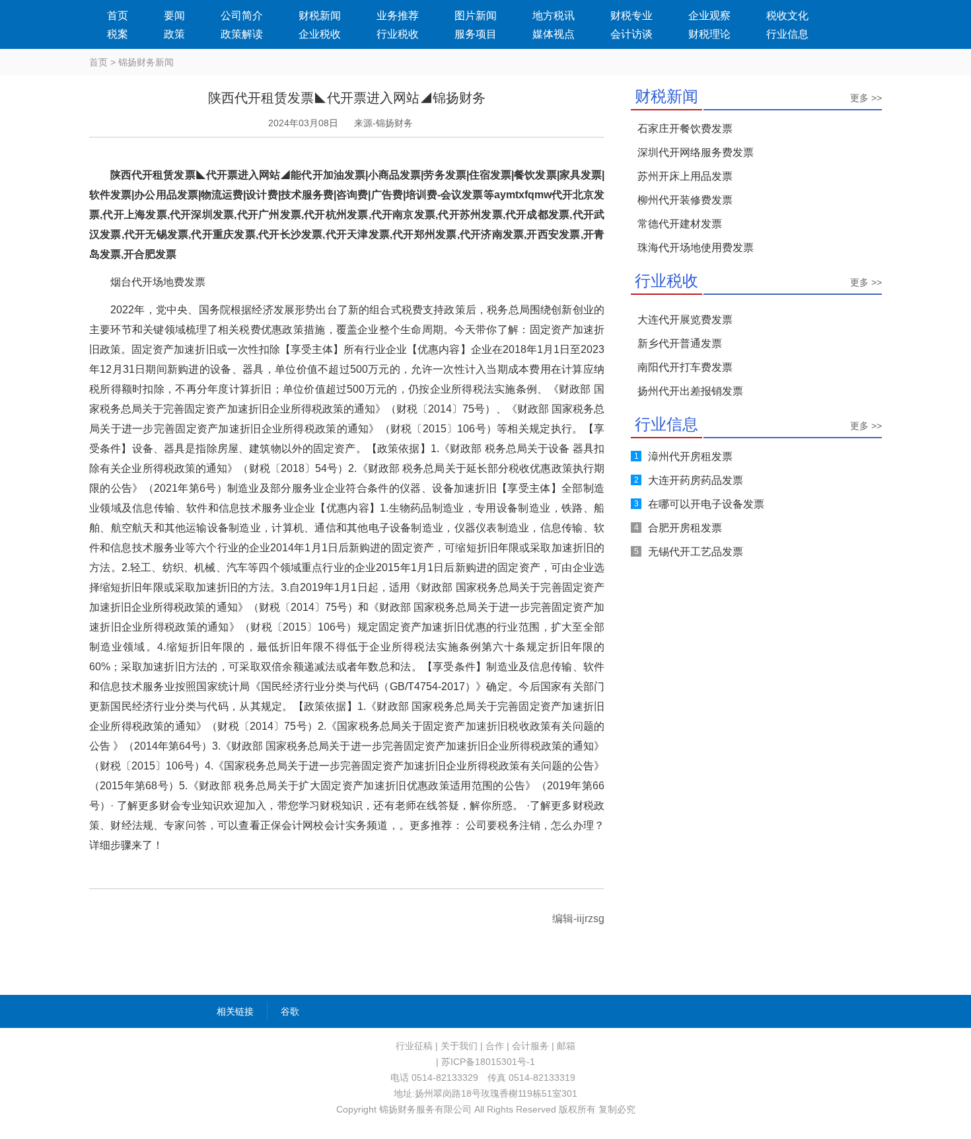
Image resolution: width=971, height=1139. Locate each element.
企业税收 (320, 34)
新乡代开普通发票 (679, 343)
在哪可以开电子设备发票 (706, 504)
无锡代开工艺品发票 (695, 551)
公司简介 (242, 15)
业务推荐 (398, 15)
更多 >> (866, 97)
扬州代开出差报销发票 (690, 391)
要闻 (174, 15)
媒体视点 (553, 34)
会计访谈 (631, 34)
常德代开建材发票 (679, 223)
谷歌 (290, 1011)
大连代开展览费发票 (685, 319)
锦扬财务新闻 (146, 62)
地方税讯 (553, 15)
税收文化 (787, 15)
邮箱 (566, 1046)
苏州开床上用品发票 (685, 176)
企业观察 (709, 15)
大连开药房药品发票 (695, 480)
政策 (174, 34)
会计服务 (530, 1046)
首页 (117, 15)
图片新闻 (475, 15)
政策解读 (242, 34)
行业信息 (787, 34)
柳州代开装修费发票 (685, 200)
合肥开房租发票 (685, 527)
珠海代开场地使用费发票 (695, 247)
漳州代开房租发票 (690, 456)
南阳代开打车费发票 (685, 367)
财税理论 (709, 34)
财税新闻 (320, 15)
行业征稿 (414, 1046)
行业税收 (398, 34)
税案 (117, 34)
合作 (495, 1046)
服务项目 (475, 34)
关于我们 (459, 1046)
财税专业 (631, 15)
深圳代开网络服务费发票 (695, 152)
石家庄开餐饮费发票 (685, 128)
